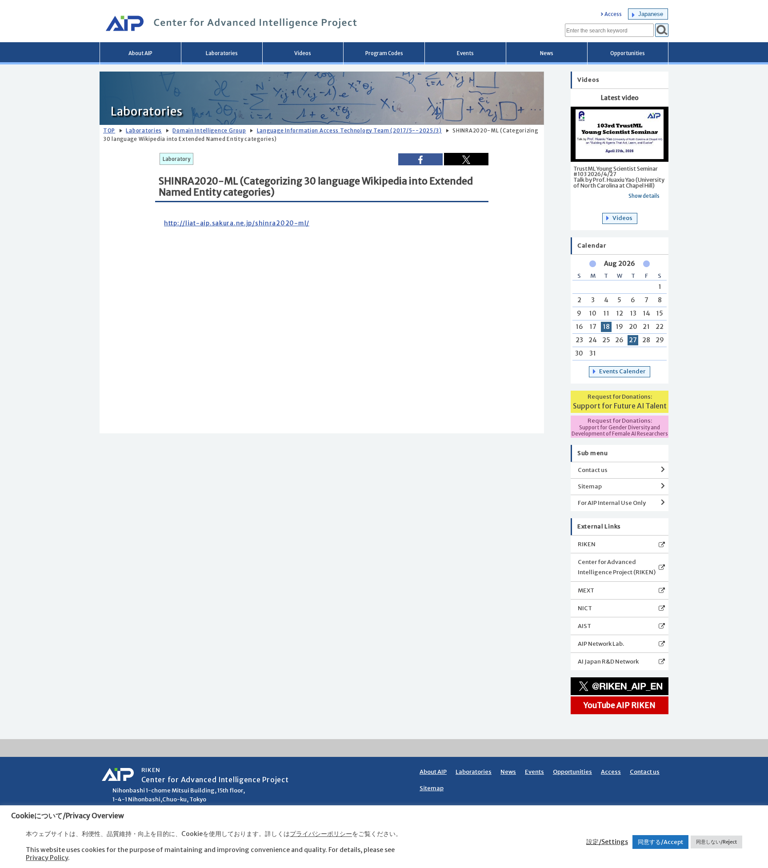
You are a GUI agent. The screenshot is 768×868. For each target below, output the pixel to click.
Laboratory (176, 159)
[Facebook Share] (420, 159)
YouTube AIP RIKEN (620, 705)
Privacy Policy (47, 858)
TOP (109, 131)
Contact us (593, 470)
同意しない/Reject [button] (716, 842)
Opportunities (627, 53)
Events (465, 53)
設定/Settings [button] (607, 842)
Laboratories (222, 53)
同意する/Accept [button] (660, 842)
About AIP (140, 53)
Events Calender (622, 371)
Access (613, 14)
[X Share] (466, 159)
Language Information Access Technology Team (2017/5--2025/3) (349, 131)
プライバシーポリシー (321, 834)
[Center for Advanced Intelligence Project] (228, 24)
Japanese (650, 14)
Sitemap (590, 486)
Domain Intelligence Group (209, 131)
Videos (302, 53)
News (546, 53)
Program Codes (384, 53)
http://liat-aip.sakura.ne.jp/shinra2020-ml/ (236, 223)
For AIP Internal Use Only (612, 503)
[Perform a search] (661, 30)
